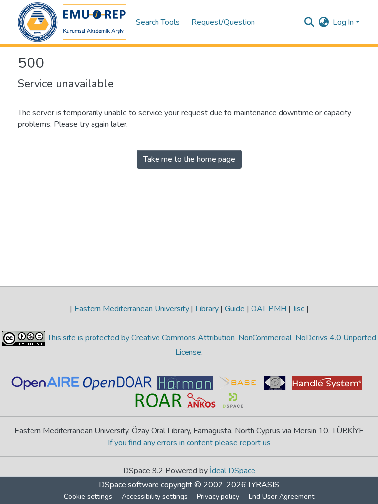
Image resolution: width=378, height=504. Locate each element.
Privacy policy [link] (218, 496)
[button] (72, 22)
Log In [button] (344, 22)
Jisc (298, 308)
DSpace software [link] (129, 484)
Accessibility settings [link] (155, 496)
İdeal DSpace (232, 470)
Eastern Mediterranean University (131, 308)
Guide (235, 308)
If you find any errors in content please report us (189, 442)
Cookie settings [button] (88, 496)
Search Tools (158, 22)
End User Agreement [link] (281, 496)
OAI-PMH (268, 308)
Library (206, 308)
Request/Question (223, 22)
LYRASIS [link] (263, 484)
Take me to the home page (189, 159)
